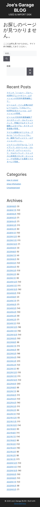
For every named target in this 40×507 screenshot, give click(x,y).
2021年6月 (11, 440)
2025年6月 (11, 259)
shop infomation (14, 184)
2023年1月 (11, 369)
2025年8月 (11, 252)
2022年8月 (11, 387)
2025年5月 (11, 263)
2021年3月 (11, 452)
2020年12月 (12, 463)
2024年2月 (11, 319)
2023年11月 (12, 331)
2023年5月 (11, 353)
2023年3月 (11, 361)
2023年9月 (11, 338)
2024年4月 (11, 312)
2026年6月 (11, 214)
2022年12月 (12, 372)
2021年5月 (11, 444)
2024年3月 (11, 316)
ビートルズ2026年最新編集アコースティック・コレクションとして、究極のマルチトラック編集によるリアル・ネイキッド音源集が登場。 (20, 123)
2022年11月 (12, 376)
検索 (8, 66)
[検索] (6, 58)
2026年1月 (11, 233)
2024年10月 (12, 289)
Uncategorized (13, 188)
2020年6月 (11, 486)
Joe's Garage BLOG (20, 7)
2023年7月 (11, 346)
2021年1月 (11, 459)
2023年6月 (11, 350)
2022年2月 (11, 410)
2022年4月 (11, 403)
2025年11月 (12, 240)
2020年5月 (11, 489)
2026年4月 (11, 221)
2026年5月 (11, 218)
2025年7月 (11, 255)
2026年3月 (11, 225)
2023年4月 (11, 357)
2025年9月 (11, 248)
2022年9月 (11, 384)
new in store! (12, 180)
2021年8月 (11, 433)
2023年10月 (12, 335)
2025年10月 (12, 244)
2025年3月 (11, 270)
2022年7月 (11, 391)
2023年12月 (12, 327)
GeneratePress (20, 503)
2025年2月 (11, 274)
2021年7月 (11, 437)
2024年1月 (11, 323)
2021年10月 (12, 425)
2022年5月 (11, 399)
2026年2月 (11, 229)
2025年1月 (11, 278)
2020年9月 (11, 474)
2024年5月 (11, 308)
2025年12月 (12, 236)
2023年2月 (11, 365)
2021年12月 (12, 418)
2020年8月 (11, 478)
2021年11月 (12, 421)
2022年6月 (11, 395)
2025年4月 (11, 267)
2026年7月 (11, 210)
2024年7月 (11, 301)
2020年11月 (12, 467)
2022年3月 (11, 406)
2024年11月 (12, 286)
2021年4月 (11, 448)
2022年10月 (12, 380)
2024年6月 (11, 304)
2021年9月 (11, 429)
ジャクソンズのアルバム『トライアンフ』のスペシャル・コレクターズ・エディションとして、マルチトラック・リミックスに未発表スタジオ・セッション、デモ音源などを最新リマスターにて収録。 (20, 153)
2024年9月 (11, 293)
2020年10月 (12, 470)
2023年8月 (11, 342)
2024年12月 (12, 282)
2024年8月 (11, 297)
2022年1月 (11, 414)
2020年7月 (11, 482)
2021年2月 (11, 455)
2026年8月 (11, 206)
